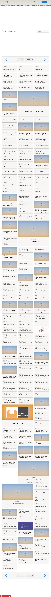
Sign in (38, 1)
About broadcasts (28, 5)
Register (44, 1)
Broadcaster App (35, 5)
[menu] (20, 59)
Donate (13, 2)
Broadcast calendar (19, 5)
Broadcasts (3, 5)
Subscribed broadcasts (10, 5)
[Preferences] (49, 2)
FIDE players (42, 5)
